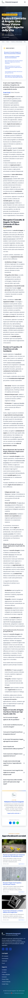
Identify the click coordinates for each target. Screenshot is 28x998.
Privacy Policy (5, 979)
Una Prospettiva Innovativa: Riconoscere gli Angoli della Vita (13, 72)
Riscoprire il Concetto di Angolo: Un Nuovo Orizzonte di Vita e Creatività (12, 53)
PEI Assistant (5, 956)
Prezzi (3, 963)
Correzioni (4, 977)
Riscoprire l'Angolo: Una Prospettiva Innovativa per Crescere (12, 883)
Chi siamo (4, 972)
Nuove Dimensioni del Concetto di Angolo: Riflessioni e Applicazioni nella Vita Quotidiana (14, 62)
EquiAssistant (5, 958)
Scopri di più (6, 92)
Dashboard (4, 961)
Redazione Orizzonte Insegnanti (14, 802)
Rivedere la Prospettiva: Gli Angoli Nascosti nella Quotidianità (12, 57)
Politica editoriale (6, 974)
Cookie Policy (5, 984)
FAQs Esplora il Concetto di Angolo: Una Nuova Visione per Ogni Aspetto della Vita (14, 76)
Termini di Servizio (6, 981)
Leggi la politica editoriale (13, 813)
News (8, 41)
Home (3, 41)
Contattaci (4, 969)
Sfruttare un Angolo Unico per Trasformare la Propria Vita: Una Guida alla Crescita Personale (14, 856)
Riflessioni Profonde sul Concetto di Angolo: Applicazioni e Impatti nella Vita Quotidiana (13, 67)
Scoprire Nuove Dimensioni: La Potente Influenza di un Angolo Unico (13, 911)
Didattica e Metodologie (10, 14)
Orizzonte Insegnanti (9, 35)
